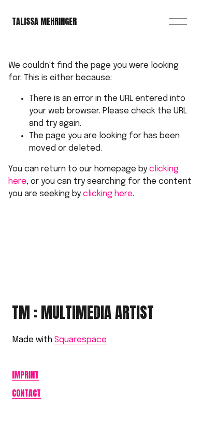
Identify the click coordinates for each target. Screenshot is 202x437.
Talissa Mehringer (44, 21)
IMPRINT (25, 375)
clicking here (108, 194)
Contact (26, 393)
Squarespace (80, 340)
